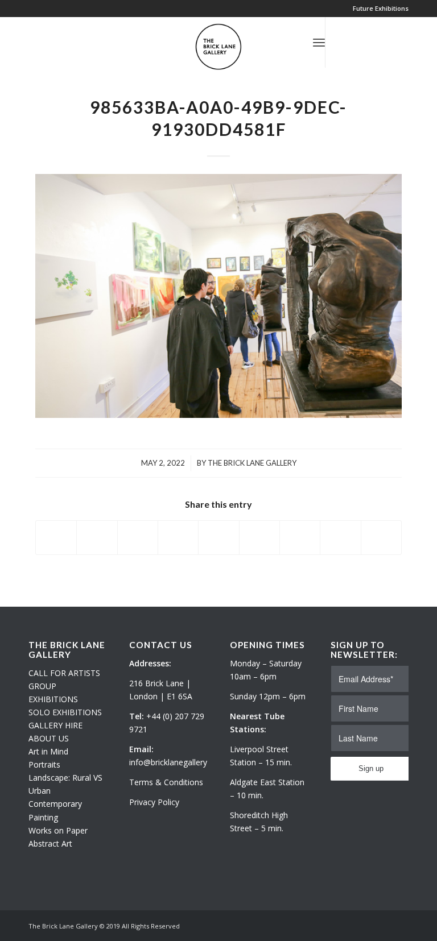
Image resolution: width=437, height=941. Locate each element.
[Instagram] (360, 42)
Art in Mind (48, 751)
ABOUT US (48, 738)
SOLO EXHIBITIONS (65, 712)
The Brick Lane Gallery (252, 462)
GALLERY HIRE (55, 725)
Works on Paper (58, 830)
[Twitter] (343, 42)
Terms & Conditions (166, 782)
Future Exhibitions (381, 8)
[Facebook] (377, 42)
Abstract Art (50, 843)
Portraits (44, 764)
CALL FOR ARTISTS (64, 673)
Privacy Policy (154, 802)
